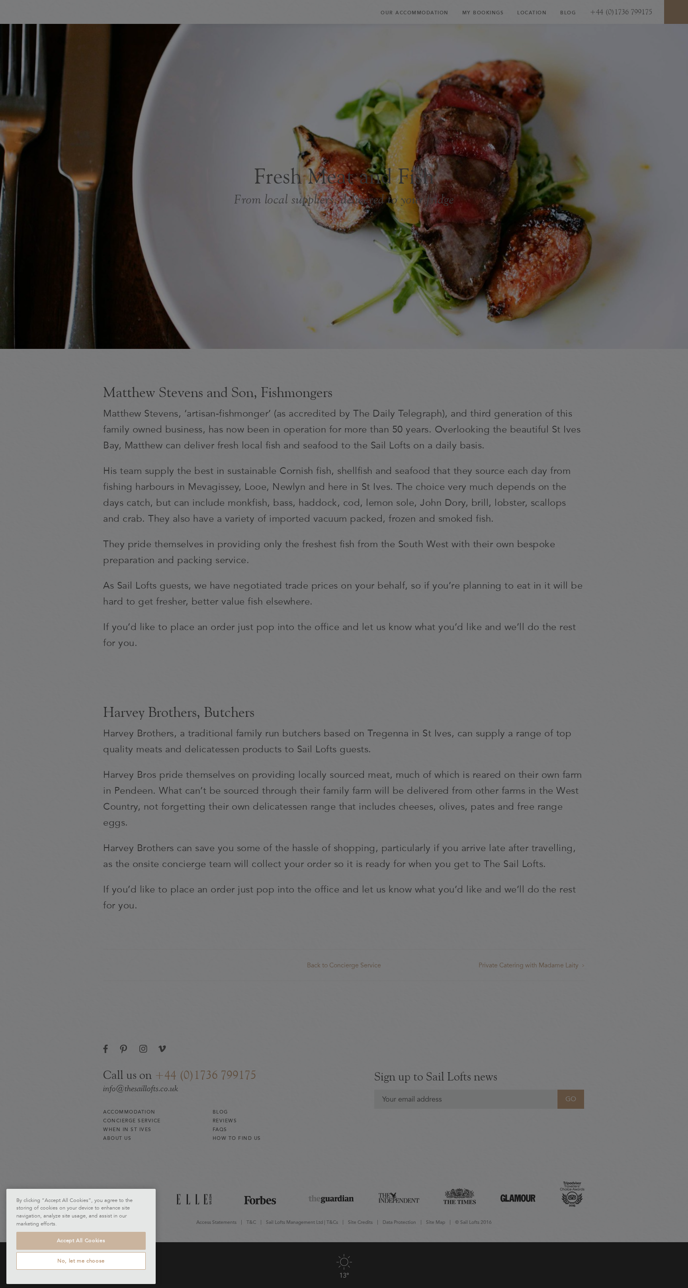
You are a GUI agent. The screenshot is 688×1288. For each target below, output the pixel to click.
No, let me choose (81, 1261)
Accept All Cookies (81, 1240)
